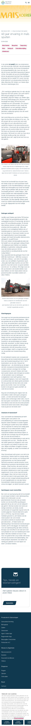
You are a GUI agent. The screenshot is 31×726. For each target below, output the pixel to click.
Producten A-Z (5, 642)
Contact (3, 686)
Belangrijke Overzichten (8, 639)
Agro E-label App (6, 633)
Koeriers (3, 655)
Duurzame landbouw (7, 658)
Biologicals (4, 624)
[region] (15, 707)
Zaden (3, 627)
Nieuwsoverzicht (6, 652)
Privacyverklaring (18, 718)
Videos (3, 661)
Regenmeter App (6, 636)
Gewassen (4, 630)
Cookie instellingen (18, 722)
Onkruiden (4, 676)
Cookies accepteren (7, 722)
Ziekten (3, 673)
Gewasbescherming (7, 621)
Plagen (3, 670)
